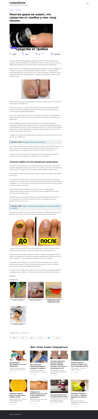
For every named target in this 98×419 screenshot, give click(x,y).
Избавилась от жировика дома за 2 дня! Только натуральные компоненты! (38, 394)
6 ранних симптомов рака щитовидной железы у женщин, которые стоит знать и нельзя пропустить (58, 364)
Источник (12, 276)
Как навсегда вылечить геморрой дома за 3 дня (58, 395)
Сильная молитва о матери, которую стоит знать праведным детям (79, 364)
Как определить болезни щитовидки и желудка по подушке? (38, 366)
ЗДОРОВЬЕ (14, 47)
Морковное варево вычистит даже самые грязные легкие (17, 395)
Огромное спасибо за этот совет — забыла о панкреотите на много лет (79, 396)
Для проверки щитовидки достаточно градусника (18, 364)
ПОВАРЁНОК (18, 3)
